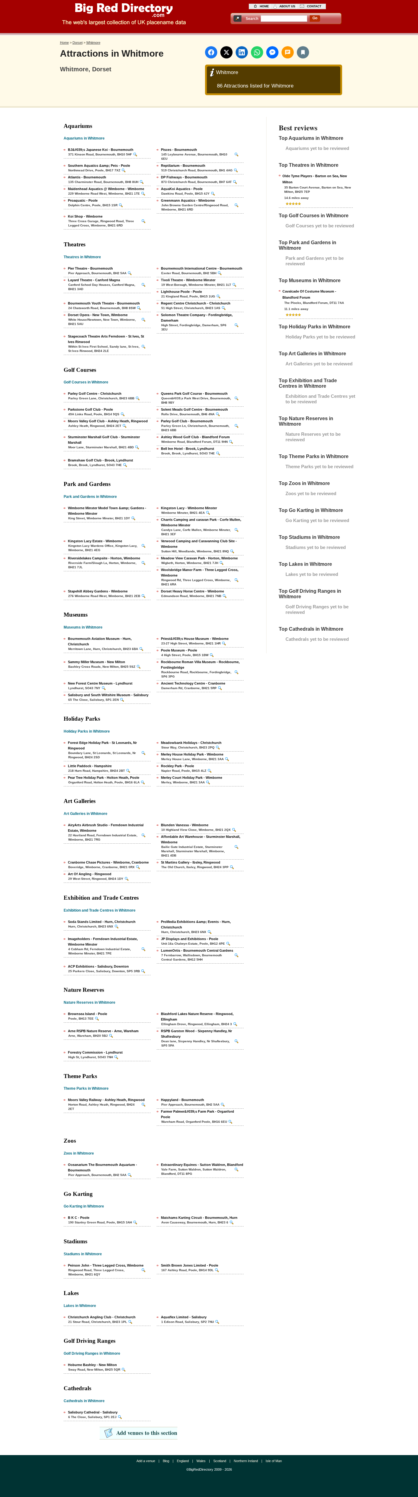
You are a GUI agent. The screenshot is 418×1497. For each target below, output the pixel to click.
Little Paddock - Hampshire (90, 766)
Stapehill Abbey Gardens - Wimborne (98, 591)
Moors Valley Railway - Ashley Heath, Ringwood (106, 1100)
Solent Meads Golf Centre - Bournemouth (194, 409)
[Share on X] (226, 52)
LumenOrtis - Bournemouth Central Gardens (197, 950)
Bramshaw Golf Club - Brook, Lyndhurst (100, 460)
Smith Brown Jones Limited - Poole (189, 1265)
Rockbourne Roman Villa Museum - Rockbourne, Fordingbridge (200, 664)
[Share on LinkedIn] (242, 52)
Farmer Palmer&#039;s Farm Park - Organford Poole (197, 1114)
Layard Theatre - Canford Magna (94, 280)
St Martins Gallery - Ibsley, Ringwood (190, 862)
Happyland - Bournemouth (182, 1100)
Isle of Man (274, 1461)
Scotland (219, 1461)
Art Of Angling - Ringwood (89, 874)
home (264, 6)
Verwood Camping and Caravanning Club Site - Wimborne (199, 543)
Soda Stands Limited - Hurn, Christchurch (102, 922)
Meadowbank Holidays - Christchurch (191, 743)
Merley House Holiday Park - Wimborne (192, 754)
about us (287, 6)
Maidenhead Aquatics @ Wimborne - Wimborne (106, 189)
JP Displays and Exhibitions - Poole (189, 939)
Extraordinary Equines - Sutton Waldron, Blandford (202, 1165)
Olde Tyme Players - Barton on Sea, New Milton (314, 179)
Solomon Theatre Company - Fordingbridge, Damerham (197, 317)
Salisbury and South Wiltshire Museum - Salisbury (108, 695)
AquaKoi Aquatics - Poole (182, 189)
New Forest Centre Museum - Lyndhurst (100, 683)
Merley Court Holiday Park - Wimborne (191, 777)
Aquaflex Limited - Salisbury (184, 1317)
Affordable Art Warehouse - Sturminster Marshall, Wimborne (200, 839)
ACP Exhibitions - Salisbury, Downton (98, 966)
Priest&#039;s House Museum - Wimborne (195, 638)
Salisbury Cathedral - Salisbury (93, 1412)
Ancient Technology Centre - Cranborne (193, 683)
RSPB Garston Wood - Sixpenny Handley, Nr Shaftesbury (196, 1033)
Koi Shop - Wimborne (85, 216)
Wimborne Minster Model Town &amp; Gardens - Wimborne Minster (107, 510)
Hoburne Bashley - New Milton (92, 1365)
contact (314, 6)
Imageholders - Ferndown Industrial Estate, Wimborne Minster (103, 941)
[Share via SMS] (288, 52)
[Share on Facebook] (211, 52)
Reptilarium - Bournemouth (183, 165)
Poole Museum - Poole (179, 650)
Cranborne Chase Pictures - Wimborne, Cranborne (108, 862)
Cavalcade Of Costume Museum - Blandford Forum (309, 294)
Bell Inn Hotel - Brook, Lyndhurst (187, 448)
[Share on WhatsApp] (257, 52)
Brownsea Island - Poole (87, 1014)
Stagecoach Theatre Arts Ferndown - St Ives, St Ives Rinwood (106, 339)
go (314, 18)
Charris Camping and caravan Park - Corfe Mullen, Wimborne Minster (201, 522)
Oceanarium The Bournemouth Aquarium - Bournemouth (102, 1167)
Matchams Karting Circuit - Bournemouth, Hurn (199, 1217)
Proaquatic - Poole (83, 200)
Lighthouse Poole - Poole (181, 291)
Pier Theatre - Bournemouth (90, 268)
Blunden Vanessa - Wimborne (184, 825)
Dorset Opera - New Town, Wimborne (98, 315)
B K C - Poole (78, 1217)
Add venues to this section (146, 1433)
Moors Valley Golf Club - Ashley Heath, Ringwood (108, 421)
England (183, 1461)
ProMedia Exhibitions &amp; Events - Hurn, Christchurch (196, 924)
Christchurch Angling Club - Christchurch (102, 1317)
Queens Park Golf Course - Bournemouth (194, 393)
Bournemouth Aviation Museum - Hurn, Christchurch (100, 641)
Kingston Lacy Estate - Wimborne (95, 541)
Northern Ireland (246, 1461)
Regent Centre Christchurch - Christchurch (195, 303)
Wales (201, 1461)
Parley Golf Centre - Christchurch (94, 393)
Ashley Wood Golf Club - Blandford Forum (195, 437)
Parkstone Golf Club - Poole (90, 409)
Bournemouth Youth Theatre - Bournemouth (104, 303)
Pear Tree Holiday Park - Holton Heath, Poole (103, 777)
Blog (166, 1461)
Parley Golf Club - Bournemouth (187, 421)
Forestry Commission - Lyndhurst (95, 1052)
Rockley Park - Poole (177, 766)
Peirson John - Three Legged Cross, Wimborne (106, 1265)
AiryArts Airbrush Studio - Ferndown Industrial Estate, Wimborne (106, 827)
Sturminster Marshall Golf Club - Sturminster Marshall (104, 439)
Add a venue (145, 1461)
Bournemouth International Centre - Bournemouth (201, 268)
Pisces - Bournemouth (179, 149)
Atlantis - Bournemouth (87, 177)
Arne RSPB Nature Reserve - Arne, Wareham (103, 1031)
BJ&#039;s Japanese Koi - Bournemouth (100, 149)
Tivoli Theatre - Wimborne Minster (188, 280)
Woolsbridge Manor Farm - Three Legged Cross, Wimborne (199, 572)
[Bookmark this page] (303, 52)
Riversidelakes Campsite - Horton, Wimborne (104, 558)
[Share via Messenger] (272, 52)
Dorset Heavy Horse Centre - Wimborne (192, 591)
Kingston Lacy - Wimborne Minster (189, 508)
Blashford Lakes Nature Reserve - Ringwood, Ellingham (197, 1016)
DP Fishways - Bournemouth (184, 177)
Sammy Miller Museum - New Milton (96, 662)
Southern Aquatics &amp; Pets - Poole (99, 165)
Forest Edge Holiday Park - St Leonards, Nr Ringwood (102, 745)
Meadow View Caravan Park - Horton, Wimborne (199, 558)
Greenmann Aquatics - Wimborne (188, 200)
